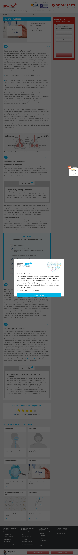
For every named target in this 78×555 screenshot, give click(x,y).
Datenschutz (20, 290)
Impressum (27, 290)
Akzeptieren (39, 295)
